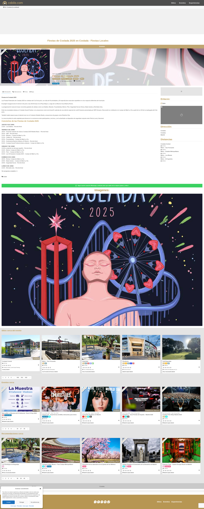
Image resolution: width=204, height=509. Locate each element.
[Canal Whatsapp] (95, 501)
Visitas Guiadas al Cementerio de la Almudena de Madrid (140, 464)
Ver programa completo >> (10, 171)
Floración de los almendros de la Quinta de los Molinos (98, 464)
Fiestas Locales (66, 79)
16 (17, 428)
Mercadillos (36, 410)
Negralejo (85, 361)
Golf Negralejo (167, 361)
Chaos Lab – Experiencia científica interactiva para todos (59, 414)
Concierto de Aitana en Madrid (91, 414)
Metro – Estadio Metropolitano (170, 151)
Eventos (182, 3)
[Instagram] (102, 501)
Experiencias (194, 3)
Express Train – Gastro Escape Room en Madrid (177, 464)
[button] (40, 488)
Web (163, 103)
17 (21, 428)
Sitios (173, 3)
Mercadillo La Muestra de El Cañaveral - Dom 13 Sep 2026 (19, 413)
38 (17, 478)
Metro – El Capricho (167, 159)
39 (21, 478)
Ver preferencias (35, 502)
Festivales (197, 410)
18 (24, 428)
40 (24, 478)
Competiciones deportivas (152, 410)
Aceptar (9, 502)
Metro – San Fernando (167, 147)
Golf (199, 358)
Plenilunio (126, 361)
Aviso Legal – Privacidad (16, 506)
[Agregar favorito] (38, 365)
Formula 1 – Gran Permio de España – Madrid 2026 (138, 414)
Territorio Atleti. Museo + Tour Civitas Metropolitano (57, 464)
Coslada (101, 486)
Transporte (36, 358)
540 (18, 377)
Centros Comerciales (154, 358)
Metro (77, 358)
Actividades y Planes (33, 461)
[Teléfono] (108, 501)
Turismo (157, 461)
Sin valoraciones (67, 81)
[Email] (105, 501)
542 (26, 377)
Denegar (22, 502)
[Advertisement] (102, 21)
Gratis (5, 176)
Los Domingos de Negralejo (10, 464)
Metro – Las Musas (166, 155)
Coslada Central (165, 144)
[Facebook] (98, 501)
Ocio (82, 79)
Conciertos (56, 79)
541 (22, 377)
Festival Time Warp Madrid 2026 (172, 414)
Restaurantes (116, 358)
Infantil (75, 79)
